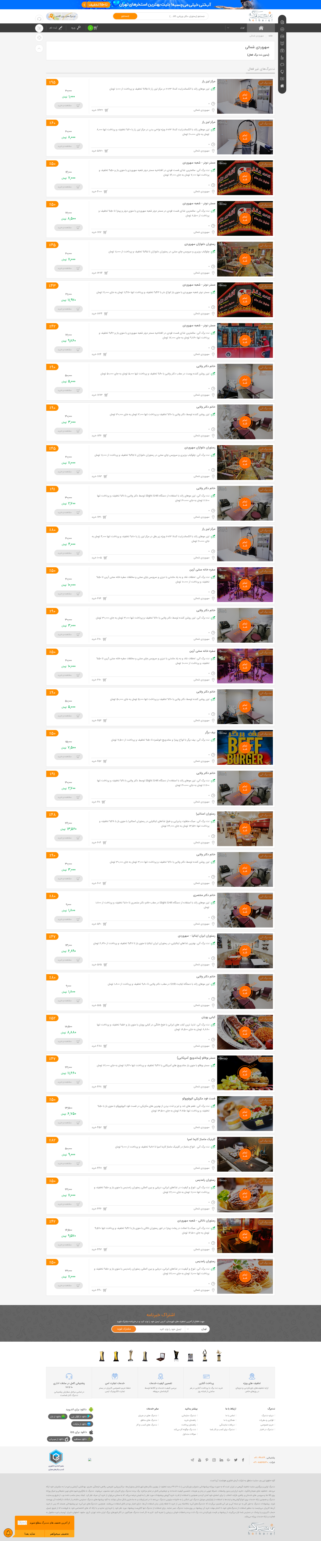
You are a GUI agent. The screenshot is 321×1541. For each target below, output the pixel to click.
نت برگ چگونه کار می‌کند (185, 1429)
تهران (242, 28)
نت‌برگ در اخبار (266, 1429)
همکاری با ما (229, 1420)
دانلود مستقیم (80, 1439)
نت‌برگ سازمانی (189, 1415)
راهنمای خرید (190, 1420)
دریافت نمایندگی (227, 1425)
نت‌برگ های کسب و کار (146, 1425)
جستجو (125, 16)
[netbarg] (261, 1528)
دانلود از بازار (55, 1417)
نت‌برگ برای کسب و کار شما (222, 1429)
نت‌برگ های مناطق (148, 1420)
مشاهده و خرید (65, 105)
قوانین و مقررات (266, 1420)
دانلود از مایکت (80, 1424)
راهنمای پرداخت (188, 1425)
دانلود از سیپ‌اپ (56, 1439)
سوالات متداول (189, 1434)
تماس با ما (230, 1415)
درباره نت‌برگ (267, 1415)
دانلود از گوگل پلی (79, 1417)
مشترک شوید (124, 1329)
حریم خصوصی (266, 1425)
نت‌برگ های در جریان (147, 1415)
